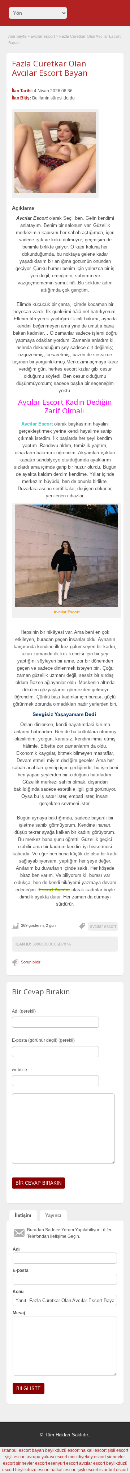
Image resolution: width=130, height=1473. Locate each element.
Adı (16, 1249)
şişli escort (118, 1450)
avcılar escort (43, 36)
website (19, 1069)
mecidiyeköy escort (87, 1456)
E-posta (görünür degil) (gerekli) (43, 1040)
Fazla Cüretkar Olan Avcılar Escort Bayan (50, 68)
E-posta (21, 1270)
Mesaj (19, 1312)
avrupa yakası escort (47, 1456)
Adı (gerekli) (24, 1011)
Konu (18, 1291)
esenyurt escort (63, 1463)
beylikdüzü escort (62, 1450)
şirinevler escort (31, 1463)
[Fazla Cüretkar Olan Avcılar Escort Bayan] (55, 152)
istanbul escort (113, 1469)
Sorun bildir (30, 962)
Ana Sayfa (17, 36)
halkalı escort (94, 1450)
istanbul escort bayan (23, 1450)
